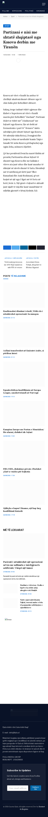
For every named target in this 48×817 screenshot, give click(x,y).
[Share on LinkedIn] (13, 60)
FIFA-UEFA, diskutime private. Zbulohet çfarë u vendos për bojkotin (22, 470)
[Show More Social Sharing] (18, 60)
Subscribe (36, 788)
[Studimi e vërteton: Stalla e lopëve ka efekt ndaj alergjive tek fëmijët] (10, 588)
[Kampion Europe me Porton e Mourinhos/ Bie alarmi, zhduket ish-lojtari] (24, 413)
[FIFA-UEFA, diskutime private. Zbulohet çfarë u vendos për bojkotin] (24, 453)
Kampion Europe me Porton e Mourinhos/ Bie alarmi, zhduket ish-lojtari (23, 431)
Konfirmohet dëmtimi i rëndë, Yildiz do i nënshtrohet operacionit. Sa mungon (23, 312)
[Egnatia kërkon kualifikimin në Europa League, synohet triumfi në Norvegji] (24, 374)
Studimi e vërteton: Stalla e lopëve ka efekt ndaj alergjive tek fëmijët (32, 587)
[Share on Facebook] (5, 60)
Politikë (29, 11)
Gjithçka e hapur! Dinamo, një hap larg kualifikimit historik (22, 509)
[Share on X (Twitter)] (9, 60)
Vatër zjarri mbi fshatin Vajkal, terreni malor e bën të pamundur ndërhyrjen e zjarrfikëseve (31, 604)
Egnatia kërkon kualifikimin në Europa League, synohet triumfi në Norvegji (22, 391)
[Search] (40, 4)
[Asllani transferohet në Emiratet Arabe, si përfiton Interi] (24, 334)
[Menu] (43, 4)
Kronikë (41, 11)
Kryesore (17, 11)
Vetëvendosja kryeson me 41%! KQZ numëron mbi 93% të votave (13, 265)
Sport (7, 26)
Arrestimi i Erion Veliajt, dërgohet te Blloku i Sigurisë (33, 265)
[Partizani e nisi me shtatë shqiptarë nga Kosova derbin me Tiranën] (24, 78)
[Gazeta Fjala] (14, 4)
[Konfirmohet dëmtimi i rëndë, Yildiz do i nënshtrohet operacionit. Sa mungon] (24, 295)
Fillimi (5, 11)
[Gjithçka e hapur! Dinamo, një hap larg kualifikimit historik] (24, 492)
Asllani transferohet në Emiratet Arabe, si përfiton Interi (23, 352)
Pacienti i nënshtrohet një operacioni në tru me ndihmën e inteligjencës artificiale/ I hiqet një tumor (23, 564)
